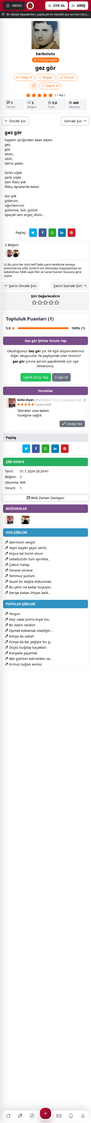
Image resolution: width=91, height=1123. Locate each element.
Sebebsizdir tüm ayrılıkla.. (29, 559)
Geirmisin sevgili (21, 542)
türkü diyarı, (34, 400)
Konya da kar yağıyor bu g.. (30, 642)
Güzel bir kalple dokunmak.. (30, 581)
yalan (19, 163)
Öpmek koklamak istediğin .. (30, 630)
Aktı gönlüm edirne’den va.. (30, 658)
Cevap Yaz (74, 423)
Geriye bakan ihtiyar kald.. (29, 592)
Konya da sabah (21, 636)
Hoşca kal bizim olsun (25, 553)
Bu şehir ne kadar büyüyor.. (30, 587)
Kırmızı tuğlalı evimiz (25, 664)
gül (7, 210)
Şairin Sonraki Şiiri (68, 286)
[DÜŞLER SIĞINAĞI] (15, 253)
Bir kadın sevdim (21, 625)
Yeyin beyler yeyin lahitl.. (28, 548)
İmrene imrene (20, 570)
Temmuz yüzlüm (21, 576)
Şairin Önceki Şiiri (22, 286)
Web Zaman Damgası (47, 498)
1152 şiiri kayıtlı (47, 60)
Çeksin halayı (19, 564)
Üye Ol (62, 377)
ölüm (38, 214)
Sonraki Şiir (73, 121)
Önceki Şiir (17, 121)
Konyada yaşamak (22, 653)
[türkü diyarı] (9, 253)
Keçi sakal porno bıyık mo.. (29, 619)
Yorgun (14, 614)
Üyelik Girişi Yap (35, 377)
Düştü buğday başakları (27, 647)
